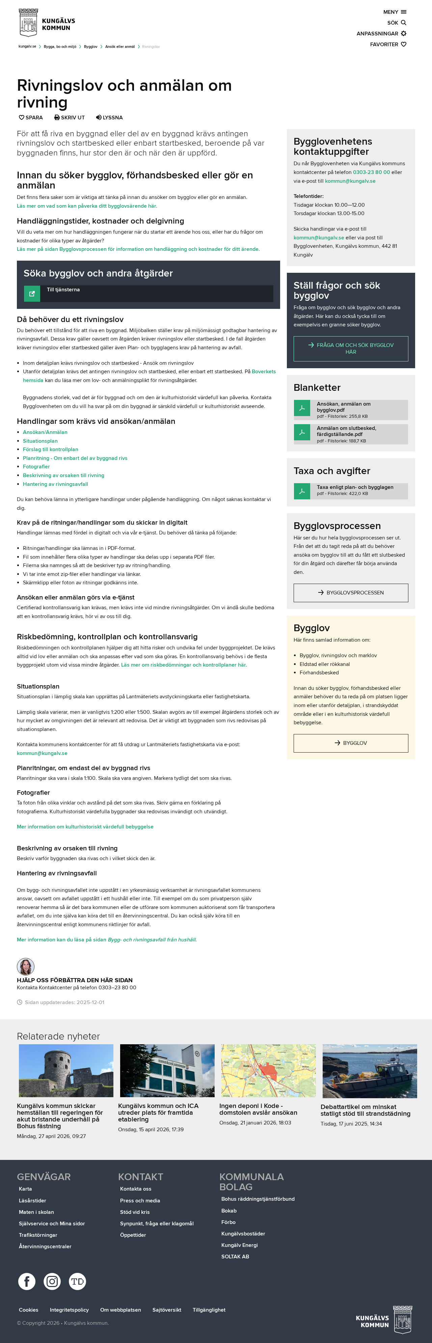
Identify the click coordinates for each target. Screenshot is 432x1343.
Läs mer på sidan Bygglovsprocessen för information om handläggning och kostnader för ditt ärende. (139, 249)
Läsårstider (32, 1200)
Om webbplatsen (120, 1310)
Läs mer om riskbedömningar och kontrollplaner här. (184, 665)
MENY (392, 12)
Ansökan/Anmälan (45, 432)
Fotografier (36, 466)
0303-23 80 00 (371, 172)
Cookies (28, 1310)
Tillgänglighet (209, 1310)
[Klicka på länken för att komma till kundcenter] (25, 966)
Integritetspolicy (69, 1310)
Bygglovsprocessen (354, 592)
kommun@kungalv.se (42, 753)
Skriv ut (72, 117)
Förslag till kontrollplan (50, 449)
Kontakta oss (136, 1189)
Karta (25, 1189)
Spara (34, 118)
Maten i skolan (36, 1212)
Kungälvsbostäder (243, 1233)
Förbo (228, 1222)
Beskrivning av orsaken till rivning (64, 475)
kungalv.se (27, 46)
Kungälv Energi (239, 1245)
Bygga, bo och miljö (60, 47)
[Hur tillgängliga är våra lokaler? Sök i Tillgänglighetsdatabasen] (78, 1281)
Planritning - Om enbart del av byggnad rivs (75, 458)
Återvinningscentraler (45, 1246)
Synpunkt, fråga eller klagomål (157, 1223)
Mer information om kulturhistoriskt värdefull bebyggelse (85, 826)
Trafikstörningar (38, 1235)
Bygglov (91, 47)
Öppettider (133, 1235)
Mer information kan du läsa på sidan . (107, 939)
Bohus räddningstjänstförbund (258, 1199)
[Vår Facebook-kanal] (28, 1281)
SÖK (394, 23)
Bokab (229, 1210)
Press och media (140, 1200)
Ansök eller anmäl (120, 47)
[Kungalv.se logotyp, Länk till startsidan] (47, 23)
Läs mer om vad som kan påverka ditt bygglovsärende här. (87, 206)
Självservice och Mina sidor (52, 1223)
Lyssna (112, 117)
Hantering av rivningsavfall (55, 484)
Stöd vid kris (135, 1212)
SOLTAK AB (235, 1256)
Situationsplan (40, 441)
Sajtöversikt (167, 1310)
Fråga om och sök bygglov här (355, 348)
